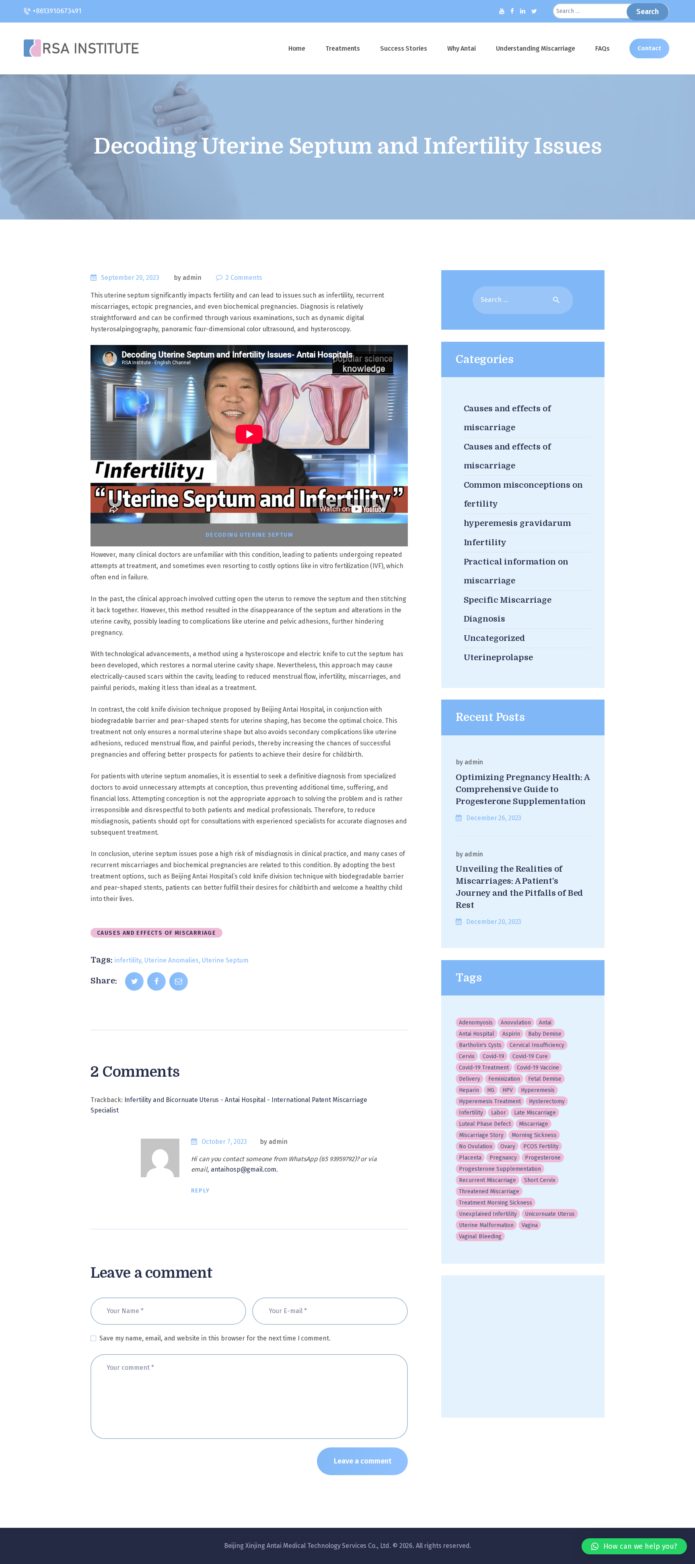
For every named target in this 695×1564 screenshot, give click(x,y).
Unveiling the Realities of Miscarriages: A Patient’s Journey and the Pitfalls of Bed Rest (519, 887)
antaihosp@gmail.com (244, 1169)
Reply (200, 1190)
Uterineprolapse (498, 657)
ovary (507, 1146)
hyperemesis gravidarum (517, 523)
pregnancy (503, 1157)
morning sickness (534, 1135)
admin (278, 1141)
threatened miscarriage (489, 1191)
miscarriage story (481, 1135)
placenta (470, 1157)
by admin (188, 277)
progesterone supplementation (500, 1169)
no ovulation (475, 1146)
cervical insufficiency (537, 1045)
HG (490, 1090)
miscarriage (533, 1124)
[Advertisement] (523, 1346)
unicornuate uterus (550, 1214)
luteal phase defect (485, 1124)
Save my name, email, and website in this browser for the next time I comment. (214, 1338)
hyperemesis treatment (490, 1101)
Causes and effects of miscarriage (156, 933)
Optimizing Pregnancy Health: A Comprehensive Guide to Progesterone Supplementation (522, 789)
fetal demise (544, 1079)
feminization (504, 1079)
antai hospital (476, 1033)
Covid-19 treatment (484, 1067)
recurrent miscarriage (487, 1180)
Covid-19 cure (530, 1056)
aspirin (511, 1033)
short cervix (539, 1180)
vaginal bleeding (480, 1236)
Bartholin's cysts (480, 1045)
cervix (467, 1056)
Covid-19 (493, 1056)
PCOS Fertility (541, 1146)
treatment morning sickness (495, 1202)
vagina (530, 1225)
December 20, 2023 (493, 922)
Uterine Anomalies (171, 960)
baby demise (544, 1033)
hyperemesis (538, 1090)
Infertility (485, 542)
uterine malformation (486, 1225)
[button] (634, 1546)
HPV (507, 1090)
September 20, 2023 (130, 277)
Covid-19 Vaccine (538, 1067)
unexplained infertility (488, 1214)
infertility (127, 960)
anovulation (516, 1022)
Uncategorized (494, 638)
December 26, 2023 (493, 818)
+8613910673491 (56, 11)
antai (545, 1022)
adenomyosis (476, 1022)
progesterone (543, 1157)
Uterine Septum (225, 960)
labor (498, 1112)
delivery (469, 1079)
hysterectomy (547, 1101)
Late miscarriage (535, 1112)
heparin (469, 1090)
